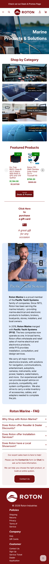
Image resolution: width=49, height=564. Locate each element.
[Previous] (6, 170)
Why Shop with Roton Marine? (19, 419)
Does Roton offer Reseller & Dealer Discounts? (22, 427)
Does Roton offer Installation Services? (18, 436)
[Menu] (3, 12)
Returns (12, 517)
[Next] (43, 170)
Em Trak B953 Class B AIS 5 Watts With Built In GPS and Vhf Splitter (15, 172)
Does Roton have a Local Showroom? (16, 445)
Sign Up (12, 551)
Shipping (13, 514)
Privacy (12, 521)
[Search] (9, 12)
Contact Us (25, 479)
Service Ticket (15, 554)
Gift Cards (13, 539)
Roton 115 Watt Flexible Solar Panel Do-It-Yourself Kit (33, 171)
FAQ (11, 536)
